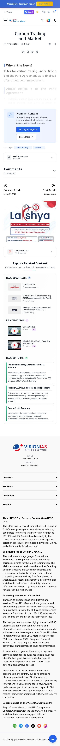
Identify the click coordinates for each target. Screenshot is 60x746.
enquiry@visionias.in (30, 465)
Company (30, 495)
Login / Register (29, 129)
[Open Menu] (53, 739)
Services (30, 486)
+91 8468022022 (30, 458)
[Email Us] (49, 12)
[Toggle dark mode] (37, 12)
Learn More (24, 136)
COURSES (30, 477)
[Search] (42, 20)
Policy (30, 504)
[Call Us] (44, 12)
